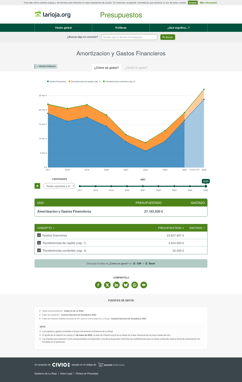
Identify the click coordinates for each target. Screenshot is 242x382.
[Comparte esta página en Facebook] (98, 285)
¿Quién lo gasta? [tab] (136, 67)
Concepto (44, 228)
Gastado (195, 228)
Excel (151, 263)
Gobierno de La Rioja (53, 14)
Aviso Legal (66, 373)
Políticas (120, 27)
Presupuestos (121, 14)
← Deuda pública (46, 66)
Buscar (169, 37)
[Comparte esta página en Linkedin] (116, 285)
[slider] (205, 186)
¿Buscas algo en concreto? (82, 36)
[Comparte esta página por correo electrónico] (143, 285)
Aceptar (193, 2)
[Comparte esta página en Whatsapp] (134, 285)
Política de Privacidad (87, 373)
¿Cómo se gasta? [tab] (106, 67)
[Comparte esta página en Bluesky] (125, 285)
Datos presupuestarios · (62, 310)
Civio (61, 364)
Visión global (63, 27)
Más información (208, 2)
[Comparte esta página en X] (107, 285)
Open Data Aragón (111, 364)
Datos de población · (69, 314)
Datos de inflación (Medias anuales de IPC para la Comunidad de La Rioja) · (94, 318)
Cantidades (59, 179)
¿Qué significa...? (178, 27)
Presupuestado (169, 228)
